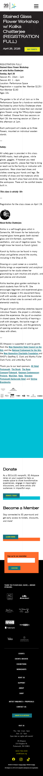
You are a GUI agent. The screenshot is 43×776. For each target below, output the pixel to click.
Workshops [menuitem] (21, 669)
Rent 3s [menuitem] (21, 677)
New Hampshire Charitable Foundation (21, 353)
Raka (20, 375)
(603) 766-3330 (22, 751)
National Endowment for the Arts (26, 350)
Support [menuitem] (21, 683)
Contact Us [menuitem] (21, 707)
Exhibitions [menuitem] (21, 664)
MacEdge (13, 375)
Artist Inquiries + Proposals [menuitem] (21, 702)
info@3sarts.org (21, 754)
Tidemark (13, 372)
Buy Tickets (32, 49)
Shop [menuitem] (21, 693)
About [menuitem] (21, 688)
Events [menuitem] (21, 654)
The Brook (16, 369)
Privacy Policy (22, 764)
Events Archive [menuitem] (21, 659)
